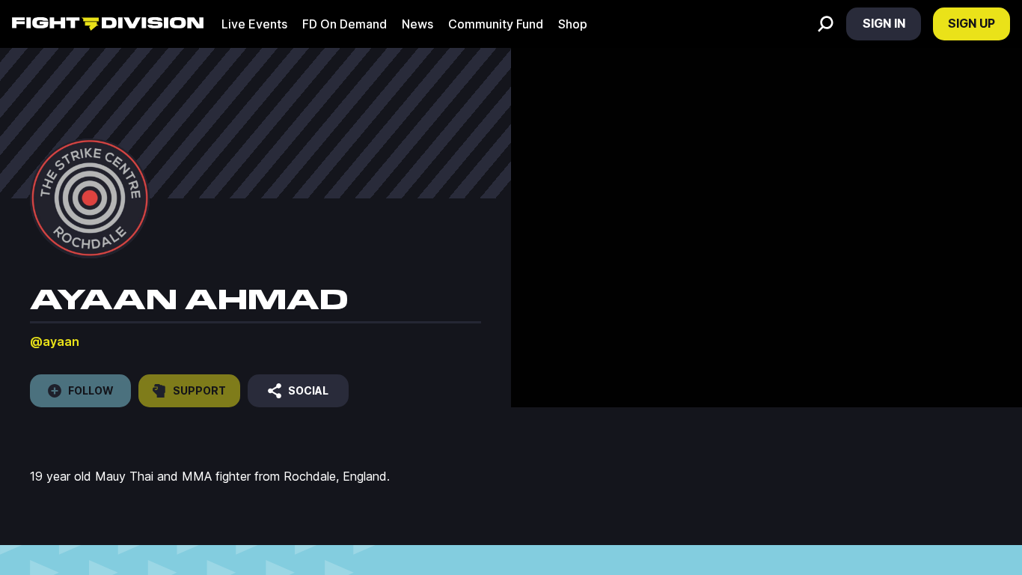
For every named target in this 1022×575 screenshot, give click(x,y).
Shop (572, 23)
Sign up (971, 23)
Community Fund (495, 23)
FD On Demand (344, 23)
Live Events (254, 23)
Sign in (884, 23)
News (417, 23)
